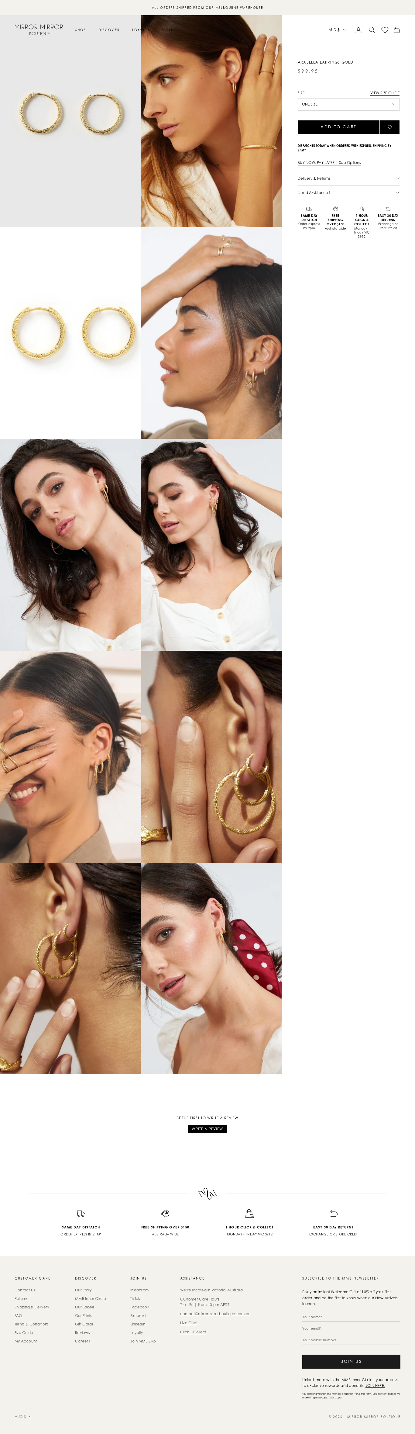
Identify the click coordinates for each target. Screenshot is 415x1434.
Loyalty (141, 30)
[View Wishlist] (385, 29)
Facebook (139, 1307)
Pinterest (138, 1315)
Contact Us (25, 1290)
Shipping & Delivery (32, 1307)
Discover (109, 30)
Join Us (351, 1361)
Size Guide (24, 1332)
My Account (26, 1341)
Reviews (82, 1332)
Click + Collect (193, 1332)
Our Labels (84, 1307)
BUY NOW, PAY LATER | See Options (329, 162)
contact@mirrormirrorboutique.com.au (215, 1313)
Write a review (207, 1129)
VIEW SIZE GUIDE (385, 93)
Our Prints (83, 1315)
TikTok (135, 1298)
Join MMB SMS (143, 1341)
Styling (170, 30)
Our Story (83, 1290)
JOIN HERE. (375, 1385)
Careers (82, 1341)
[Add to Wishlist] (390, 127)
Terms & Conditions (32, 1324)
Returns (21, 1298)
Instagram (139, 1290)
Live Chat (188, 1323)
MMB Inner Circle (90, 1298)
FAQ (18, 1315)
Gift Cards (84, 1324)
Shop (80, 30)
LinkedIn (137, 1324)
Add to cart (339, 126)
